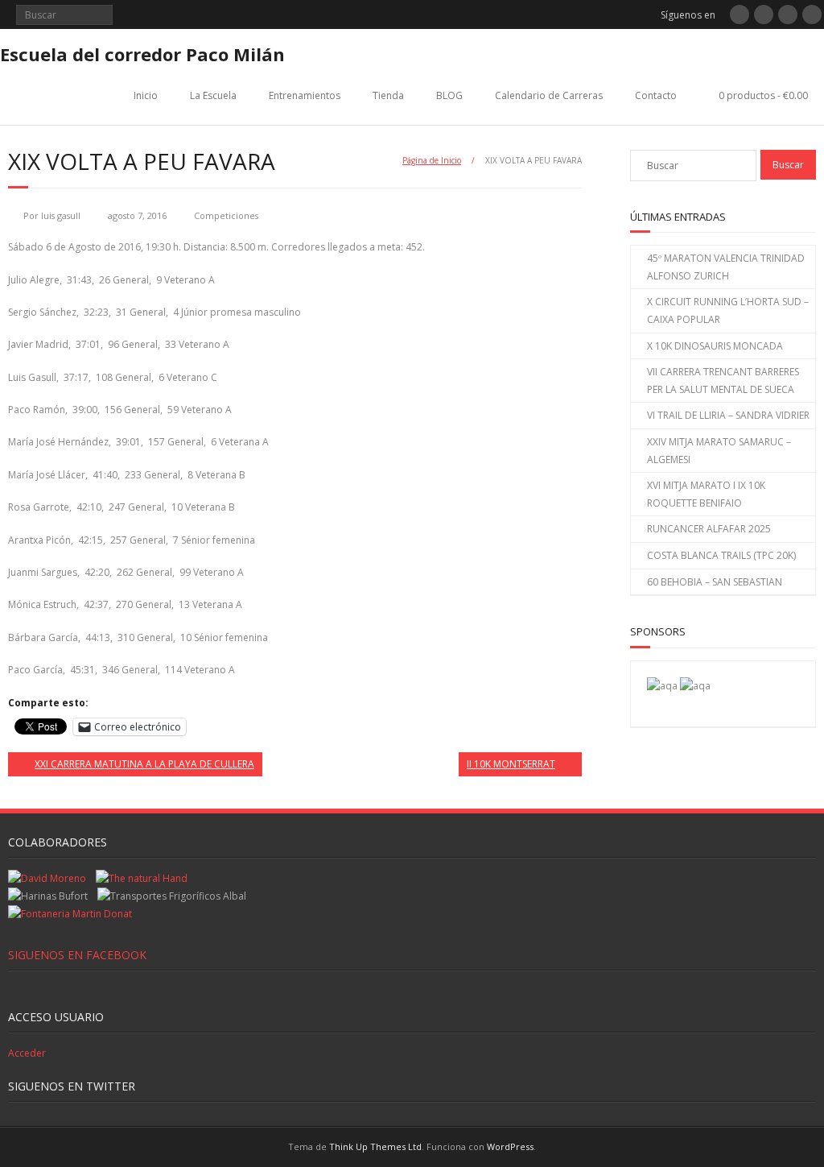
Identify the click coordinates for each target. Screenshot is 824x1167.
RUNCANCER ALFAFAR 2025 (709, 529)
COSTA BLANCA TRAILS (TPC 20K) (721, 555)
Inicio (146, 95)
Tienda (388, 95)
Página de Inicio (431, 160)
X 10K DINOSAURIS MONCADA (715, 346)
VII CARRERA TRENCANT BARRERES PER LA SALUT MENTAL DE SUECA (723, 380)
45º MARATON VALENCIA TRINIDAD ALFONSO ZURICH (726, 267)
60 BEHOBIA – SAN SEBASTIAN (714, 582)
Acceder (27, 1053)
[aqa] (662, 686)
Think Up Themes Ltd (375, 1146)
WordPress (510, 1146)
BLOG (449, 95)
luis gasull (60, 215)
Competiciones (226, 215)
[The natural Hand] (141, 878)
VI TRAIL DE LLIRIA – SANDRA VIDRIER (728, 415)
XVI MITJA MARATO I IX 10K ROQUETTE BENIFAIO (706, 494)
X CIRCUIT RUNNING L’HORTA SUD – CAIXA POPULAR (728, 310)
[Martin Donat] (70, 914)
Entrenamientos (304, 95)
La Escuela (213, 95)
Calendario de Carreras (549, 95)
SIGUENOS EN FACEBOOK (77, 954)
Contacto (656, 95)
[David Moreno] (695, 686)
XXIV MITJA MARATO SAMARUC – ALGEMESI (719, 450)
